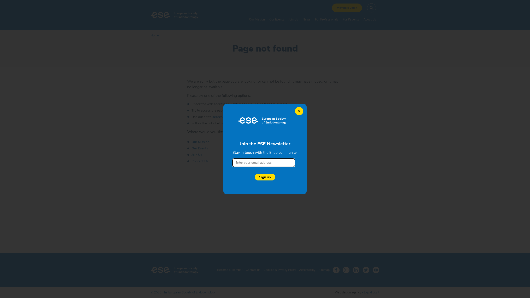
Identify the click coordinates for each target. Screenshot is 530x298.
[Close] (299, 111)
